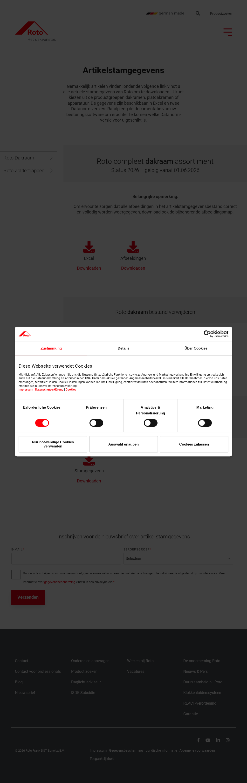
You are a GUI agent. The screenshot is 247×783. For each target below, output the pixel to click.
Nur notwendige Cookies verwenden (53, 444)
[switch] (96, 423)
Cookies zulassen (194, 444)
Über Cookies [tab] (196, 348)
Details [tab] (123, 348)
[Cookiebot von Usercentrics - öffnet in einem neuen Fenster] (207, 333)
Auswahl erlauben (123, 444)
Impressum (26, 389)
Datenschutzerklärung (49, 389)
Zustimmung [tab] (51, 348)
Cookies (71, 389)
